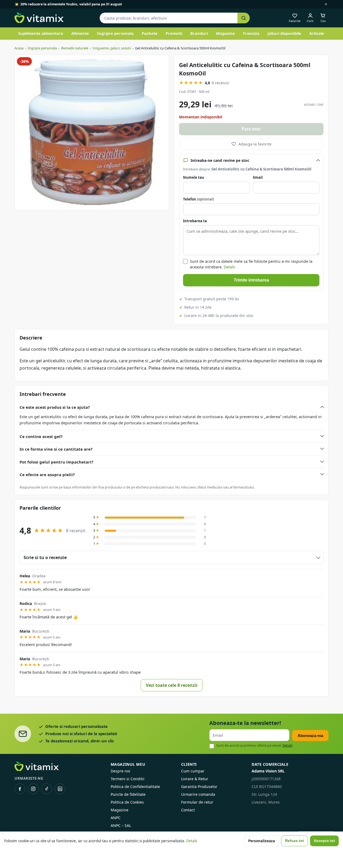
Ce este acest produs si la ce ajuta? (55, 407)
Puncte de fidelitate (128, 794)
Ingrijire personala (115, 33)
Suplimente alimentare (40, 33)
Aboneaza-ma (310, 735)
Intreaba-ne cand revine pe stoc (220, 160)
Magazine (225, 33)
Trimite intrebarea (251, 280)
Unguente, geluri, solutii (111, 48)
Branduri (199, 33)
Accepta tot (324, 841)
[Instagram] (33, 788)
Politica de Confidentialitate (135, 786)
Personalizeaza (261, 840)
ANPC (116, 817)
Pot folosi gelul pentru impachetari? (56, 462)
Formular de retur (197, 802)
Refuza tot (294, 841)
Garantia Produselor (199, 786)
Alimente (80, 33)
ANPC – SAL (121, 825)
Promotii (174, 33)
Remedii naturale (74, 48)
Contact (188, 809)
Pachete (150, 33)
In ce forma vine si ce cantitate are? (56, 449)
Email (258, 177)
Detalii (229, 266)
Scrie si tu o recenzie (45, 557)
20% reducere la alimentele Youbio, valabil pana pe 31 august (71, 4)
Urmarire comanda (198, 794)
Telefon (198, 199)
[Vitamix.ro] (39, 18)
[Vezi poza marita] (92, 132)
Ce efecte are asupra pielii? (47, 474)
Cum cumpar (192, 771)
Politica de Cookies (127, 802)
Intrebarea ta (195, 220)
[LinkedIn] (60, 788)
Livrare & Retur (194, 778)
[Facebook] (19, 788)
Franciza (251, 33)
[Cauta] (243, 18)
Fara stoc (251, 129)
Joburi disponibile (284, 33)
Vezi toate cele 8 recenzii (171, 685)
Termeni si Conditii (127, 778)
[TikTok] (46, 788)
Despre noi (120, 771)
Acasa (19, 48)
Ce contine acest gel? (41, 436)
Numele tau (193, 177)
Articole (316, 33)
